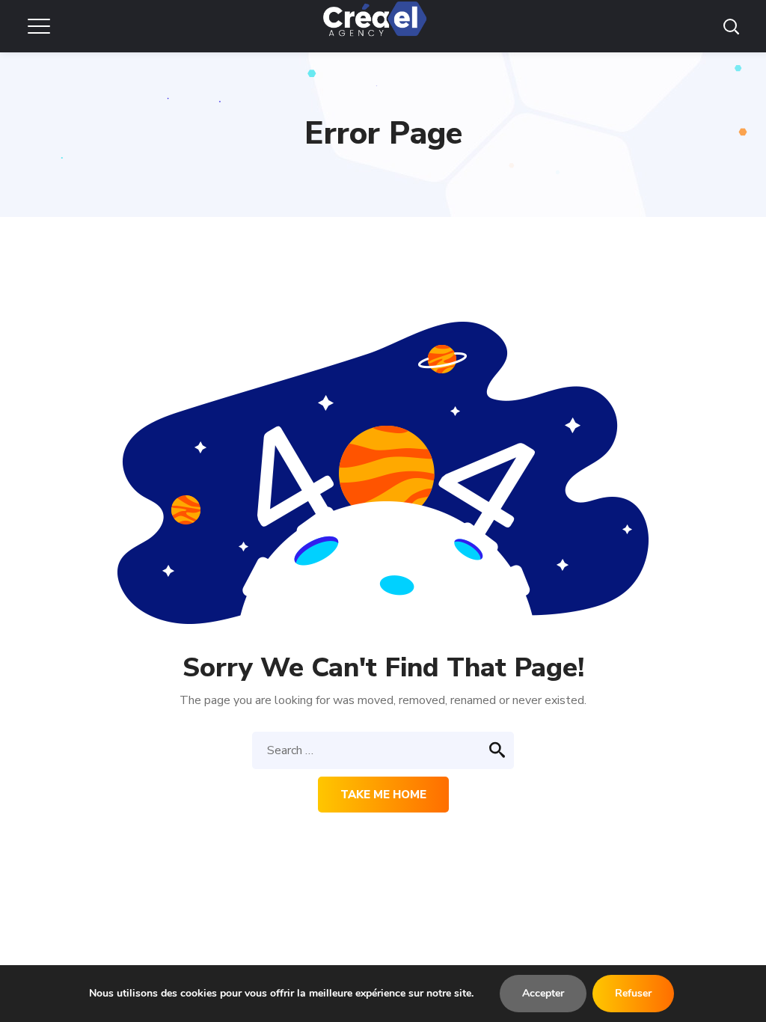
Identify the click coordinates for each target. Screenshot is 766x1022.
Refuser (633, 993)
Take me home (383, 794)
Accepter (543, 993)
